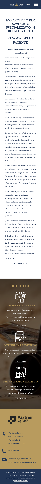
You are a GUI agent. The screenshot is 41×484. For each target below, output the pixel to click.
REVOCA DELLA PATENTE (20, 40)
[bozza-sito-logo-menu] (17, 4)
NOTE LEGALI (15, 478)
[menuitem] (35, 4)
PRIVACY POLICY (24, 475)
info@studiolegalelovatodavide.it (19, 458)
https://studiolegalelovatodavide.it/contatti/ (19, 253)
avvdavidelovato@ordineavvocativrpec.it (22, 462)
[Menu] (35, 4)
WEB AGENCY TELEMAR (21, 481)
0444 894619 (15, 450)
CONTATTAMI (20, 325)
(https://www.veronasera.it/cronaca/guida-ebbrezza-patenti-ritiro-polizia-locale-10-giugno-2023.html (19, 68)
